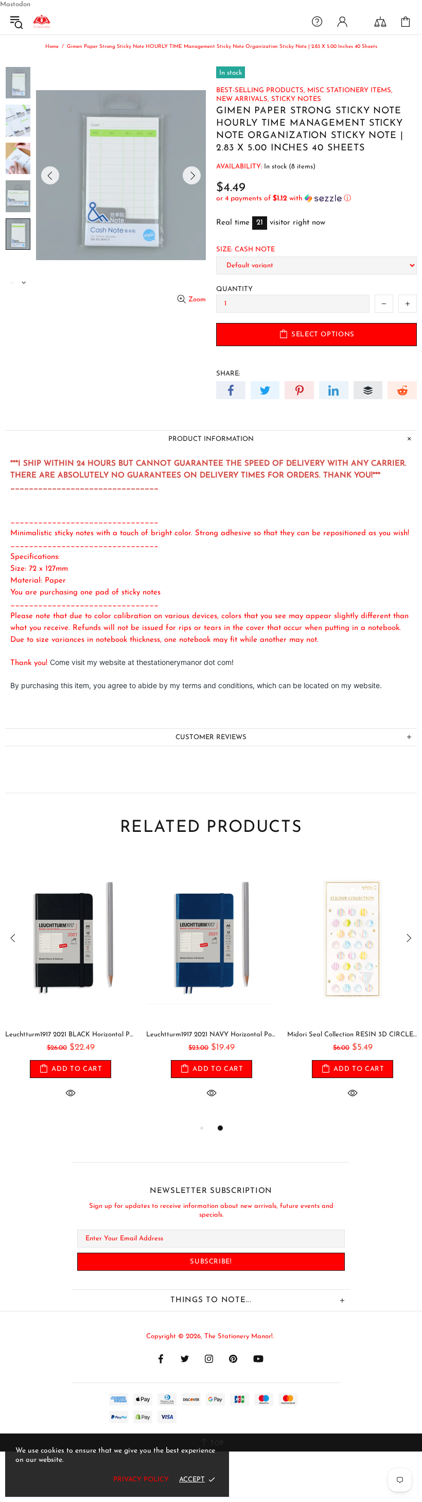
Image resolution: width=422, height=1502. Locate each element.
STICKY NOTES (296, 99)
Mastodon (15, 4)
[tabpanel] (70, 988)
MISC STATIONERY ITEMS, (350, 90)
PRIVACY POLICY (141, 1479)
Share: (228, 373)
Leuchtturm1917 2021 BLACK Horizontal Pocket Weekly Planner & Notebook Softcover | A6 (70, 1034)
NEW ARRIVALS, (242, 99)
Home (52, 46)
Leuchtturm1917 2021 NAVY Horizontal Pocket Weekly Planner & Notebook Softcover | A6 (211, 1034)
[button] (316, 198)
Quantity (234, 289)
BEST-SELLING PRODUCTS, (260, 90)
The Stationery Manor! (41, 21)
